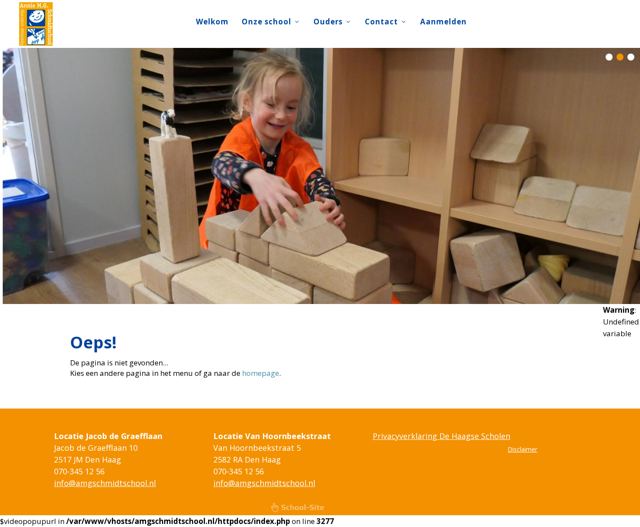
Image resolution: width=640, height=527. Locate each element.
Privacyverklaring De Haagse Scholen (441, 436)
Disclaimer (522, 449)
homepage (260, 373)
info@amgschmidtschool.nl (105, 483)
